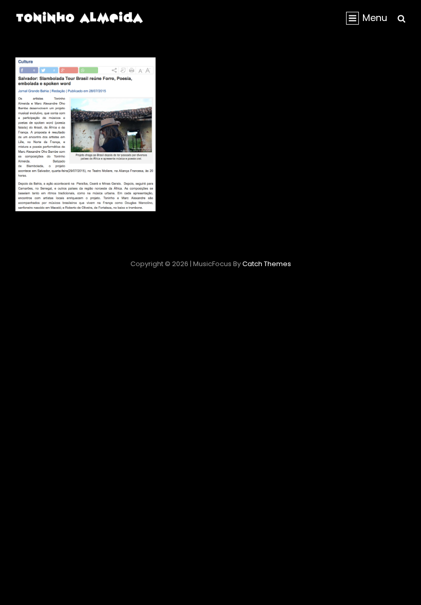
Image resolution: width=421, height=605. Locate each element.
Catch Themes (266, 264)
